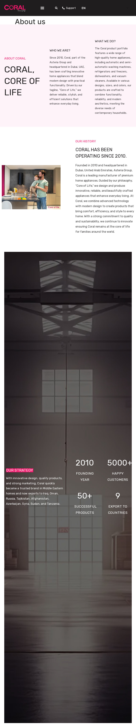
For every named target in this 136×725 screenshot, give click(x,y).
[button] (42, 8)
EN (84, 8)
